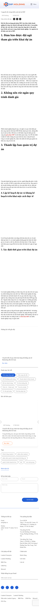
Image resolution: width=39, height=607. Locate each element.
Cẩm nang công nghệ (8, 375)
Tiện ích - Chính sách (8, 387)
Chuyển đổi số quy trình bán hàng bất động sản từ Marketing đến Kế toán (17, 359)
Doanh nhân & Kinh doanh (27, 379)
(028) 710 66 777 (6, 527)
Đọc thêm (4, 363)
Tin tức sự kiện (22, 387)
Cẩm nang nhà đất (22, 375)
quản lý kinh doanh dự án (9, 462)
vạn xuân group (30, 462)
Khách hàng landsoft (8, 454)
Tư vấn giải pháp (7, 391)
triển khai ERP (24, 316)
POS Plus (3, 601)
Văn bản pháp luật (20, 391)
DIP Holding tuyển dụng (9, 379)
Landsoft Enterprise (6, 555)
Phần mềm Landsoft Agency (8, 598)
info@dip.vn (4, 522)
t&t (21, 462)
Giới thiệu (22, 558)
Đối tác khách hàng (8, 383)
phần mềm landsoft (23, 454)
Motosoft (3, 569)
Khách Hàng (23, 555)
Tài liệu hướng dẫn (22, 383)
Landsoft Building (6, 558)
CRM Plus (3, 565)
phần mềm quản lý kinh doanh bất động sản (14, 458)
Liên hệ (22, 562)
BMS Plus (3, 562)
